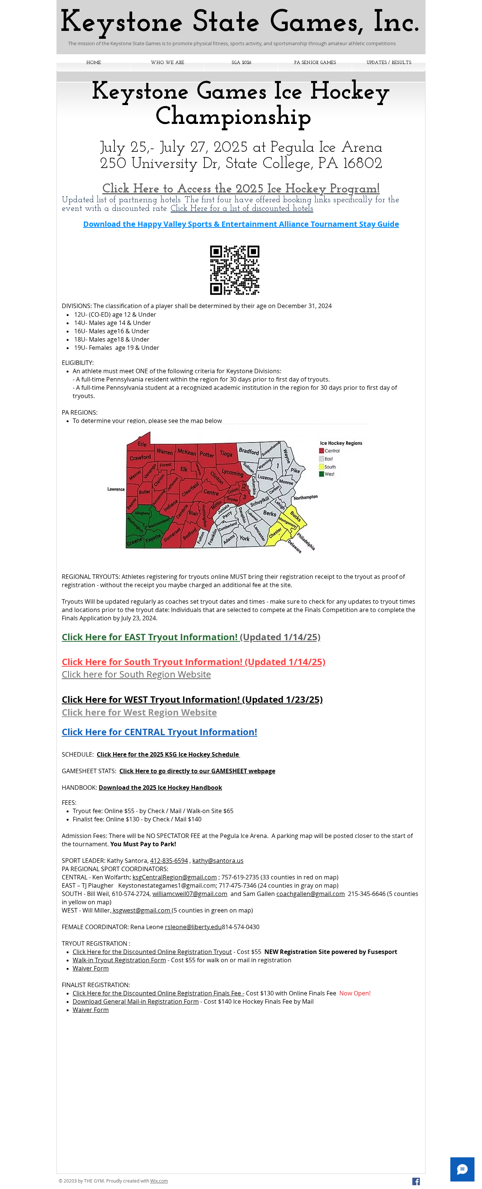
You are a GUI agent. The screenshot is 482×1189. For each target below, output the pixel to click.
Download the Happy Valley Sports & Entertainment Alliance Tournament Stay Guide (241, 224)
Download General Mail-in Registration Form (136, 1001)
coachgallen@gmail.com (310, 894)
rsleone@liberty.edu (193, 927)
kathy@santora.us (218, 860)
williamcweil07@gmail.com (190, 894)
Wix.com (159, 1181)
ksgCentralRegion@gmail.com (175, 877)
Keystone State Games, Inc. (239, 23)
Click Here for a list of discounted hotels (242, 209)
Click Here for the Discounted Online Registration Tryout (152, 952)
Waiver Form (91, 968)
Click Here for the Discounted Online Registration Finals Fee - (158, 993)
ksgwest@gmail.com (141, 910)
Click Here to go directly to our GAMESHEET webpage (197, 771)
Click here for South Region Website (136, 674)
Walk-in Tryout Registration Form (119, 960)
